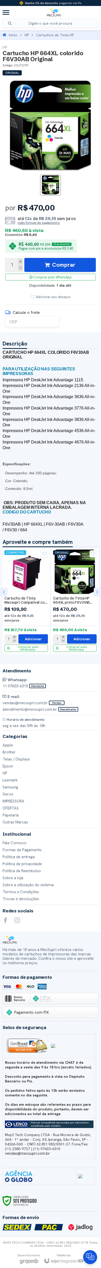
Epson (8, 766)
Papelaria (11, 815)
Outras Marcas (15, 822)
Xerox (8, 794)
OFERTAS (11, 808)
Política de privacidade (22, 864)
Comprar (63, 265)
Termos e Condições (21, 891)
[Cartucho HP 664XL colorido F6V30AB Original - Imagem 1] (50, 185)
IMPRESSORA (13, 801)
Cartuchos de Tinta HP (55, 35)
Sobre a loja (13, 877)
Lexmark (10, 780)
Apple (8, 745)
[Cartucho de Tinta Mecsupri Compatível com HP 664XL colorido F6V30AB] (26, 601)
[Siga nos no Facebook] (5, 920)
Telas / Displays (16, 759)
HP (27, 35)
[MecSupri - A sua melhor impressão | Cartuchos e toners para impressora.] (54, 12)
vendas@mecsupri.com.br (27, 1153)
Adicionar (33, 639)
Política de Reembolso (22, 870)
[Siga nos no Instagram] (17, 920)
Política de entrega (19, 857)
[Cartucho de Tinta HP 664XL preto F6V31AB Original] (75, 601)
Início (13, 35)
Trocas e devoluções (21, 898)
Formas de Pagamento (22, 850)
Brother (9, 752)
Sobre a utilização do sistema (28, 884)
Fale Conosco (14, 843)
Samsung (10, 787)
